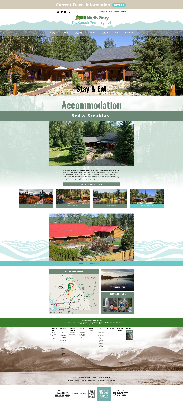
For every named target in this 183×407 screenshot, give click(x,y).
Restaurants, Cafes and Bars (82, 335)
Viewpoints (63, 348)
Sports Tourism (72, 334)
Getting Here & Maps (74, 271)
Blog (110, 12)
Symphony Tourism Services (87, 383)
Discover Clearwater (79, 33)
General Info (72, 332)
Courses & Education (101, 346)
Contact (123, 12)
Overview (63, 331)
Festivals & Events (104, 33)
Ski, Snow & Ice (63, 352)
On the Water (63, 339)
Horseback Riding (63, 344)
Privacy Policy (91, 380)
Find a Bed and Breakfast (91, 184)
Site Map (77, 380)
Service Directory (84, 377)
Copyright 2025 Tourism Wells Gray (106, 380)
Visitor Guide (101, 335)
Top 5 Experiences (62, 333)
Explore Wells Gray (53, 33)
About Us (70, 380)
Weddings (101, 340)
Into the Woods (63, 337)
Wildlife (62, 342)
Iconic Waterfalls (62, 335)
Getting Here (129, 32)
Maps (105, 12)
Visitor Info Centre (101, 338)
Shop (82, 337)
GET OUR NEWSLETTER (117, 287)
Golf (63, 350)
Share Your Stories (117, 294)
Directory (116, 12)
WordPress (99, 383)
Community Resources (72, 336)
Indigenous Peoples (53, 337)
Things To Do (66, 32)
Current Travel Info (101, 333)
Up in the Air (63, 340)
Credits (84, 380)
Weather (101, 343)
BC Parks (101, 341)
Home (101, 12)
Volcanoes (63, 347)
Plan (116, 32)
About (53, 332)
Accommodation (92, 104)
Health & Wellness (63, 354)
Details (119, 5)
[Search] (69, 12)
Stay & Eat (91, 32)
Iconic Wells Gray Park (53, 335)
